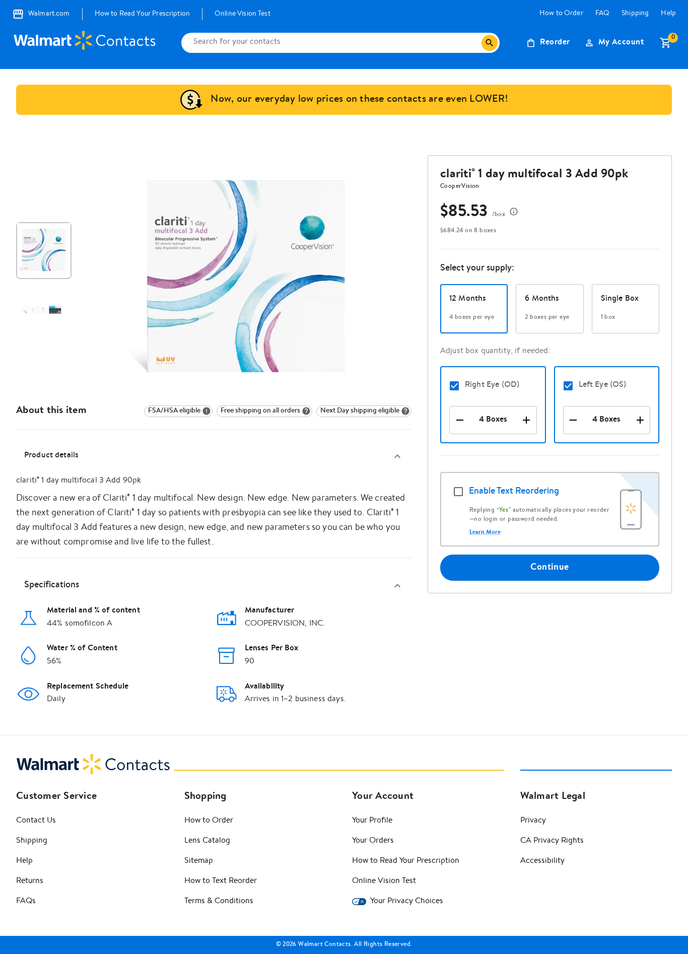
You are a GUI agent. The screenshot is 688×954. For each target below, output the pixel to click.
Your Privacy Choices (406, 902)
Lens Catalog (207, 841)
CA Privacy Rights (552, 841)
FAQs (26, 902)
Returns (29, 881)
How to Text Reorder (220, 881)
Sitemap (198, 861)
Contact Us (36, 821)
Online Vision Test (242, 14)
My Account (621, 43)
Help (668, 13)
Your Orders (373, 841)
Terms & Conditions (218, 902)
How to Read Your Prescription (142, 14)
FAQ (602, 13)
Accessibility (542, 861)
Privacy (533, 821)
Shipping (635, 13)
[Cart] (666, 43)
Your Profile (372, 821)
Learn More (485, 533)
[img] (178, 411)
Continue (549, 567)
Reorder (555, 43)
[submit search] (489, 43)
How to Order (561, 13)
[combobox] (335, 43)
